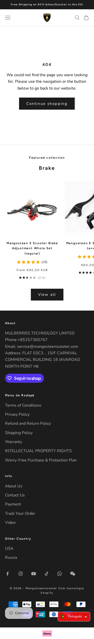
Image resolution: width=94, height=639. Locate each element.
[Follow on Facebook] (7, 573)
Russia (11, 557)
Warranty (13, 442)
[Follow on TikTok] (46, 573)
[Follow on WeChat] (72, 573)
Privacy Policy (17, 414)
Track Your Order (20, 513)
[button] (74, 616)
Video (10, 522)
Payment (13, 504)
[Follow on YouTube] (33, 573)
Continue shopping (46, 103)
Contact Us (15, 495)
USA (9, 548)
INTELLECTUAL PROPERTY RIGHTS (38, 451)
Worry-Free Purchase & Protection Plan (41, 460)
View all (47, 294)
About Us (13, 486)
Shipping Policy (19, 433)
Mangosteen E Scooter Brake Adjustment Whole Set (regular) (32, 248)
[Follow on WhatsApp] (59, 573)
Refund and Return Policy (28, 423)
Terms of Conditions (23, 405)
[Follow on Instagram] (20, 573)
